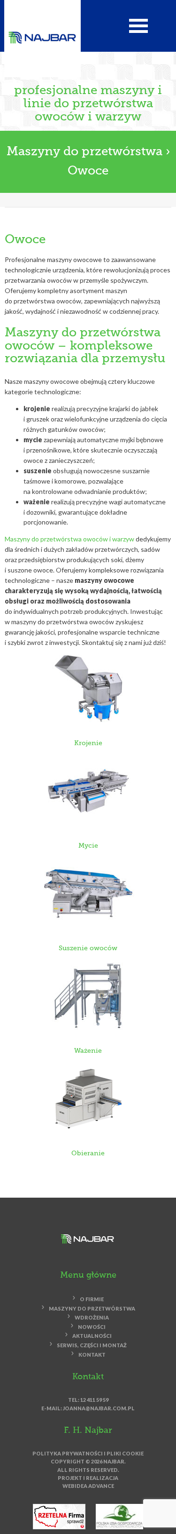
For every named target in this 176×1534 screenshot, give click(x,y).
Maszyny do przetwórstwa (86, 152)
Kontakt (92, 1354)
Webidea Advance (88, 1486)
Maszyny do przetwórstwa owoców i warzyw (69, 539)
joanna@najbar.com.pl (99, 1408)
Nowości (92, 1327)
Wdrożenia (92, 1318)
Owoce (88, 171)
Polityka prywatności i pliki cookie (88, 1453)
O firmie (92, 1299)
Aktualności (92, 1336)
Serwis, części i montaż (92, 1345)
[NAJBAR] (42, 37)
